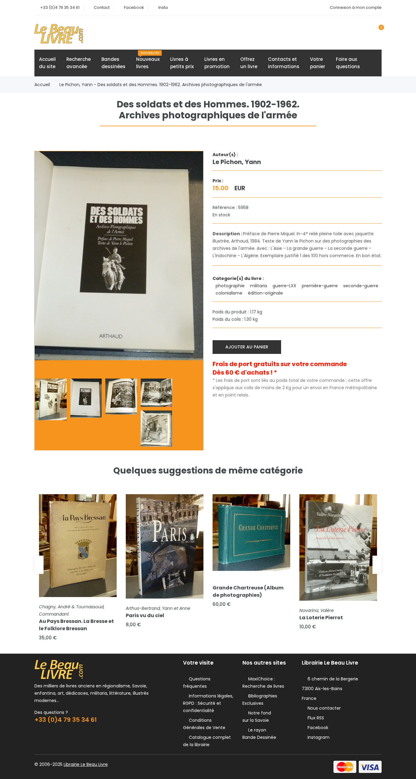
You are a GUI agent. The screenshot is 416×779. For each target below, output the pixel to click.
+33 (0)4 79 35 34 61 (59, 7)
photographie (231, 286)
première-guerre (320, 286)
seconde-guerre (361, 286)
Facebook (134, 7)
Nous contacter (323, 708)
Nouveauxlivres (148, 60)
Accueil (42, 85)
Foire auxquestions (348, 63)
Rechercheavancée (78, 63)
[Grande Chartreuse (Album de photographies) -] (251, 532)
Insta (163, 7)
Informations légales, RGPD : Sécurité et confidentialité (208, 703)
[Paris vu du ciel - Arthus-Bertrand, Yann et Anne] (164, 546)
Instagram (317, 737)
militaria (259, 286)
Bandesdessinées (113, 63)
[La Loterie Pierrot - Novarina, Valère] (338, 547)
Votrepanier (317, 63)
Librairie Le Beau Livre (86, 764)
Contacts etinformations (283, 63)
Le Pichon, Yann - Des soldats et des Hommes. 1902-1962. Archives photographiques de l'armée (160, 85)
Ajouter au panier (246, 347)
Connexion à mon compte (356, 7)
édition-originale (266, 293)
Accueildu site (47, 63)
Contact (102, 7)
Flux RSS (314, 718)
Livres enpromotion (217, 63)
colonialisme (230, 293)
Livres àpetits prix (182, 63)
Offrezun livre (248, 63)
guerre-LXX (285, 286)
